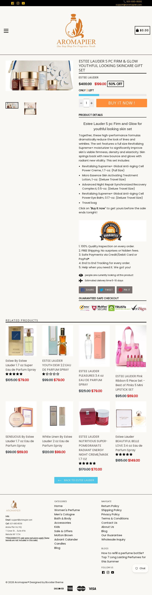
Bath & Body (62, 518)
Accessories (62, 523)
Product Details (91, 115)
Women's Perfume (67, 510)
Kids (57, 527)
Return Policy (110, 506)
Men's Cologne (64, 514)
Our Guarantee (111, 535)
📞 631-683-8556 (132, 1)
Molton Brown (63, 535)
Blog (57, 548)
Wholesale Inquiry (113, 539)
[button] (14, 374)
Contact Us (109, 523)
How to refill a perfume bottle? (122, 553)
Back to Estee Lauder (78, 480)
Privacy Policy (110, 514)
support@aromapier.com (129, 4)
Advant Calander (66, 539)
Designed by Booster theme (46, 582)
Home (58, 506)
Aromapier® (22, 582)
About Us (107, 527)
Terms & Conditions (115, 518)
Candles (60, 543)
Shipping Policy (111, 510)
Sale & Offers (63, 531)
